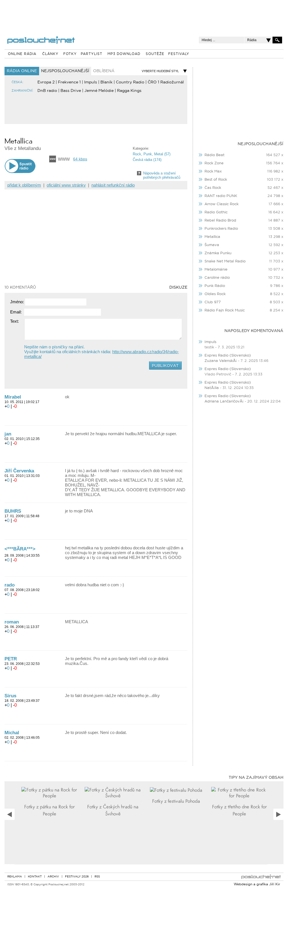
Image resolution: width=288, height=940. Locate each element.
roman (11, 622)
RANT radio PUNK (220, 196)
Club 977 (212, 302)
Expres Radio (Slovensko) (227, 355)
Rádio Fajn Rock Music (224, 310)
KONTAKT (35, 876)
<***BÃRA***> (19, 549)
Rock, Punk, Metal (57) (151, 154)
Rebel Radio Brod (220, 220)
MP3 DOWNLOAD (123, 54)
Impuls (90, 82)
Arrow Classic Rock (221, 204)
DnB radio (47, 90)
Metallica (212, 236)
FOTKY (70, 54)
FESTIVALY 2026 (77, 876)
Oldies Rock (215, 294)
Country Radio (130, 82)
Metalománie (216, 269)
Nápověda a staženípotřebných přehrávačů (161, 175)
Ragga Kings (129, 90)
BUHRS (12, 511)
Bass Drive (70, 90)
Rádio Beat (214, 155)
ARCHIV (53, 876)
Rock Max (213, 171)
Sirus (10, 695)
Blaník (106, 82)
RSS (97, 876)
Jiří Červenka (19, 471)
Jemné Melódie (99, 90)
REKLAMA (14, 876)
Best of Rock (215, 179)
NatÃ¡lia (211, 388)
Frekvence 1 (69, 82)
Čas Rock (212, 187)
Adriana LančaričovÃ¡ (224, 401)
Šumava (211, 245)
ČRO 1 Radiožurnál (166, 82)
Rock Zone (214, 163)
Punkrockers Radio (221, 228)
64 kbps (80, 159)
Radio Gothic (216, 212)
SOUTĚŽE (155, 54)
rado (9, 585)
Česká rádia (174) (147, 160)
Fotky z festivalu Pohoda (176, 801)
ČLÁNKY (50, 54)
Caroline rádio (217, 277)
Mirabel (12, 397)
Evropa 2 (46, 82)
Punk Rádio (214, 285)
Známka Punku (217, 253)
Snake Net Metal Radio (225, 261)
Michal (11, 732)
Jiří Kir (274, 884)
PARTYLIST (91, 54)
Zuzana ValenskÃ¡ (221, 360)
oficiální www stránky (66, 185)
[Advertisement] (144, 14)
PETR (10, 659)
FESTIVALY (178, 54)
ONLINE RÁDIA (22, 54)
